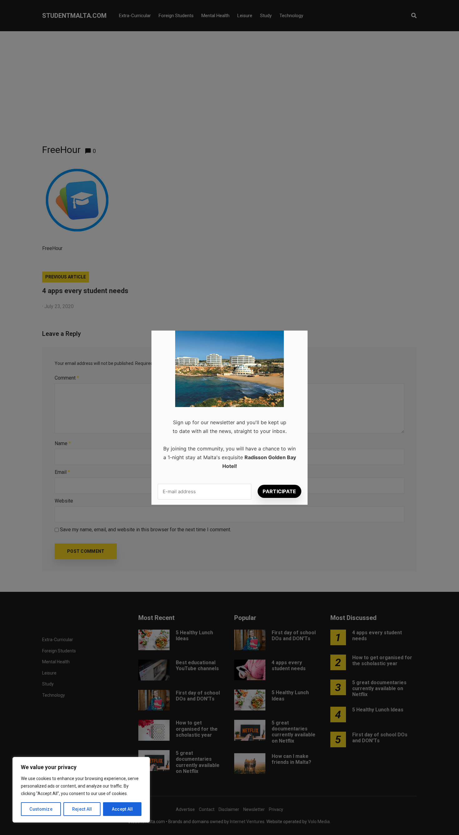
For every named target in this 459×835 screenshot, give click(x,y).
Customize (40, 809)
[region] (81, 790)
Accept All (122, 809)
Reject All (82, 809)
